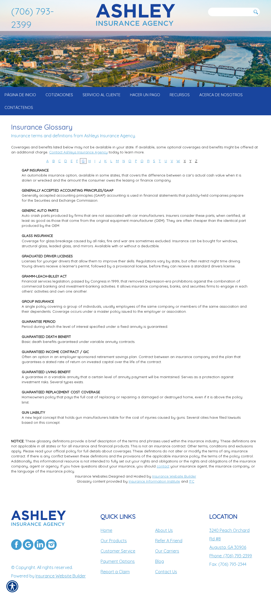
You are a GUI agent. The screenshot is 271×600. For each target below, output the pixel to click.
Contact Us (166, 571)
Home (106, 530)
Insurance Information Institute (154, 481)
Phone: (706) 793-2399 (230, 555)
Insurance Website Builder (174, 476)
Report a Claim (115, 571)
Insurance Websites (91, 476)
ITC (191, 481)
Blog (159, 561)
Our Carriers (167, 551)
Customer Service (118, 551)
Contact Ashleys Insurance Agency (78, 152)
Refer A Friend (168, 540)
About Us (164, 530)
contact (163, 466)
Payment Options (118, 561)
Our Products (114, 540)
